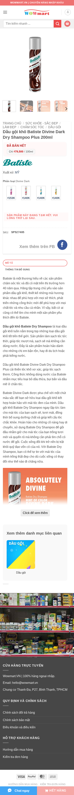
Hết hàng (57, 790)
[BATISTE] (18, 162)
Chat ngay (22, 790)
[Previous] (9, 64)
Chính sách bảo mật (16, 720)
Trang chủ (12, 123)
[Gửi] (57, 23)
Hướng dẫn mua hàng (18, 749)
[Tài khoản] (68, 12)
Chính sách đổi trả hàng (19, 712)
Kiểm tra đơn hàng (15, 757)
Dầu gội (54, 127)
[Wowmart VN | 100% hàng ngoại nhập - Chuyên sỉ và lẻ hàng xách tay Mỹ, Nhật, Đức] (37, 12)
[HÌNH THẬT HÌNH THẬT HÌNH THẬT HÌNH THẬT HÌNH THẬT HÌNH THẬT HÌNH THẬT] (35, 64)
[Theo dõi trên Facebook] (62, 245)
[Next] (61, 64)
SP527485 (17, 232)
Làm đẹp (9, 127)
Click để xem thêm (35, 513)
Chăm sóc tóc (32, 127)
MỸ (17, 172)
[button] (5, 12)
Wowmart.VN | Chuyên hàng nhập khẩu (37, 2)
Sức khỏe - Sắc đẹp (41, 123)
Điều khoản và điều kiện (19, 727)
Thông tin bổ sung (17, 269)
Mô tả (9, 262)
